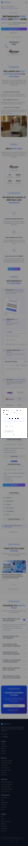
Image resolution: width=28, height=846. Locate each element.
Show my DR (8, 431)
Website (5, 424)
